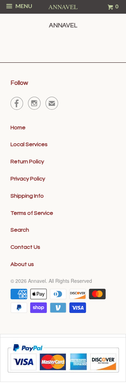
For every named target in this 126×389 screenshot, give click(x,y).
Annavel (37, 280)
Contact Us (25, 247)
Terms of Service (31, 213)
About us (22, 264)
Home (18, 127)
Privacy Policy (27, 179)
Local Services (29, 144)
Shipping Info (27, 196)
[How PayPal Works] (63, 375)
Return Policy (27, 161)
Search (19, 230)
